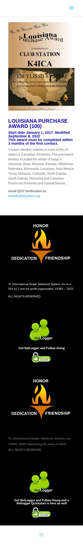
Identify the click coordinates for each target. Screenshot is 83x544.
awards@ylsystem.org (24, 196)
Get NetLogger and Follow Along (42, 348)
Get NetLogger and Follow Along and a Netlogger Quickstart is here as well (41, 501)
